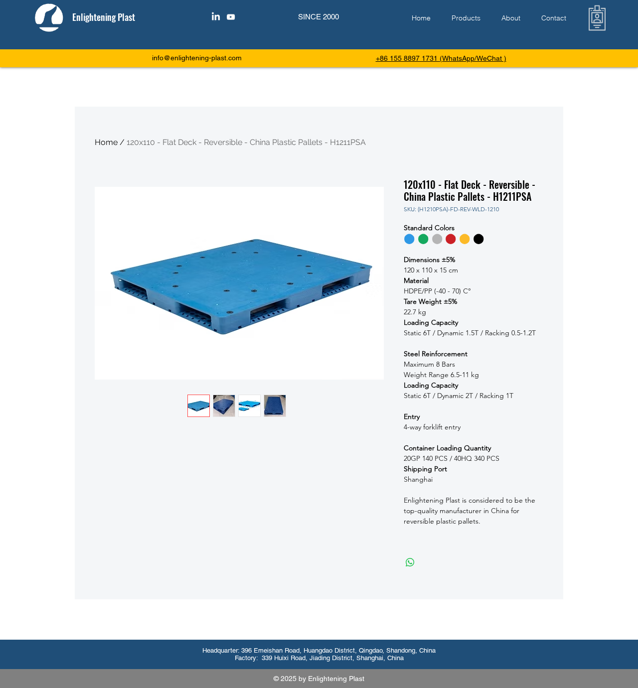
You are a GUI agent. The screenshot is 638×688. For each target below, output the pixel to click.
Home (106, 142)
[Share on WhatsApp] (410, 562)
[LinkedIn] (216, 17)
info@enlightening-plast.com (197, 58)
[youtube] (231, 17)
